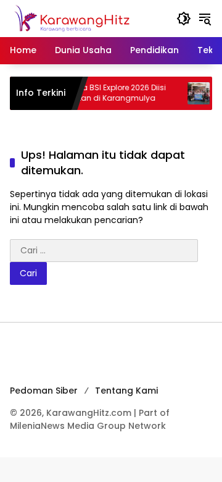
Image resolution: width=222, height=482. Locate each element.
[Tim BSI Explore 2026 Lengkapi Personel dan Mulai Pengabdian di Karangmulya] (194, 93)
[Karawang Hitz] (87, 18)
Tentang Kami (126, 390)
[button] (183, 18)
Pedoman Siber (44, 390)
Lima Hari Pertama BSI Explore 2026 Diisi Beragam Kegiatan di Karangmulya (87, 93)
